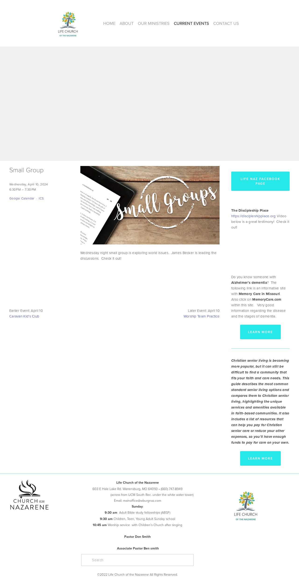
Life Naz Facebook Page (260, 181)
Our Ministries (154, 23)
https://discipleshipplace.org (253, 216)
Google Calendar (21, 198)
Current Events (191, 23)
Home (109, 23)
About (127, 23)
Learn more (260, 332)
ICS (41, 198)
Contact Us (226, 23)
